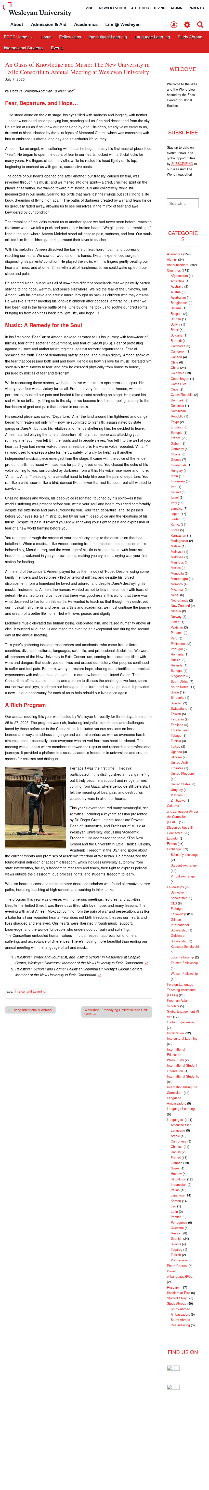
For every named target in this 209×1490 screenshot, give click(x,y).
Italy (174, 502)
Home (46, 37)
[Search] (200, 25)
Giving (160, 8)
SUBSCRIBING (182, 163)
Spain (175, 692)
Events (57, 48)
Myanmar (177, 589)
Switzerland (179, 708)
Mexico (176, 567)
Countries (174, 270)
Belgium (176, 313)
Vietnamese (179, 1260)
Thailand (177, 724)
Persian (176, 1217)
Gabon (175, 443)
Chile (174, 362)
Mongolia (177, 573)
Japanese (178, 1195)
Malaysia (177, 551)
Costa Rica (179, 384)
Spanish (176, 1238)
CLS (174, 903)
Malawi (176, 546)
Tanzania (177, 719)
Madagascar (179, 540)
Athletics (140, 8)
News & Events (112, 8)
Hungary (177, 470)
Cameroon (178, 351)
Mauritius (177, 562)
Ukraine (176, 757)
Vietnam (176, 795)
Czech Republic (182, 394)
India (174, 476)
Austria (176, 292)
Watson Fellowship (184, 973)
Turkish (176, 1254)
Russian (176, 1233)
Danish (176, 1152)
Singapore (178, 676)
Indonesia (178, 481)
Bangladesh (179, 302)
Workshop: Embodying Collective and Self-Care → (116, 1011)
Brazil (175, 329)
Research (173, 1287)
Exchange (174, 849)
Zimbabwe (178, 800)
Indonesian (179, 1184)
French (176, 1157)
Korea (175, 530)
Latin (174, 1211)
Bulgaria (176, 335)
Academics (86, 24)
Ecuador (173, 838)
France (176, 438)
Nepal (175, 595)
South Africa (179, 681)
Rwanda (176, 665)
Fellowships (70, 37)
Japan (175, 513)
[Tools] (187, 25)
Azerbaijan (178, 297)
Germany (177, 449)
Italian (175, 1190)
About (16, 24)
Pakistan (177, 627)
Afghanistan (179, 275)
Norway (176, 616)
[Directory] (174, 25)
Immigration (175, 1033)
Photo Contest (177, 1265)
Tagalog (176, 1249)
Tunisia (176, 741)
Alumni (177, 8)
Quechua (177, 1228)
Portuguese (179, 1222)
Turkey (175, 746)
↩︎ (146, 962)
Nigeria (176, 611)
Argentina (178, 281)
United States (180, 784)
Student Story (177, 1298)
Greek (175, 1168)
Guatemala (179, 465)
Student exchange (184, 865)
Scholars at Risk (178, 1292)
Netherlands (179, 600)
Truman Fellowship (184, 962)
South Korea (180, 687)
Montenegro (179, 578)
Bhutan (176, 319)
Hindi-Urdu (178, 1179)
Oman (175, 622)
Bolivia (175, 324)
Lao (173, 1206)
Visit (90, 8)
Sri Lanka (177, 697)
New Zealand (180, 605)
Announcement (177, 264)
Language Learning (152, 37)
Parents (196, 8)
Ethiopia (176, 432)
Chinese (176, 1146)
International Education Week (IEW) (176, 1055)
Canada (176, 357)
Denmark (177, 400)
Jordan (175, 519)
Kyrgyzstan (178, 535)
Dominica (177, 405)
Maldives (177, 557)
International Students (23, 48)
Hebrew (176, 1173)
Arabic (175, 1136)
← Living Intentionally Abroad (30, 1009)
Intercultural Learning (108, 37)
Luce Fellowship (182, 957)
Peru (174, 638)
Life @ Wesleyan (122, 24)
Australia (177, 286)
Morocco (177, 584)
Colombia (177, 373)
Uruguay (177, 789)
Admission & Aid (49, 24)
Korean (176, 1201)
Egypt (175, 422)
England (176, 427)
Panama (176, 632)
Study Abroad (190, 37)
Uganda (176, 751)
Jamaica (176, 508)
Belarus (176, 308)
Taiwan (176, 714)
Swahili (176, 1244)
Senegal (176, 670)
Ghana (175, 454)
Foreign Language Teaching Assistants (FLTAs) (181, 990)
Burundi (176, 340)
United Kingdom (182, 773)
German (176, 1163)
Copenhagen (180, 378)
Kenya (175, 524)
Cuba (174, 389)
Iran (173, 486)
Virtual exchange (183, 876)
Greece (176, 459)
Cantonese (178, 1141)
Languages (175, 1119)
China (175, 367)
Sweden (176, 703)
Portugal (177, 649)
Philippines (178, 643)
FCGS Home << (18, 37)
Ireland (176, 492)
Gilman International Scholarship (180, 925)
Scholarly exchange (185, 854)
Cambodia (178, 346)
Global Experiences (181, 1022)
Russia (175, 660)
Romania (177, 654)
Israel (175, 497)
